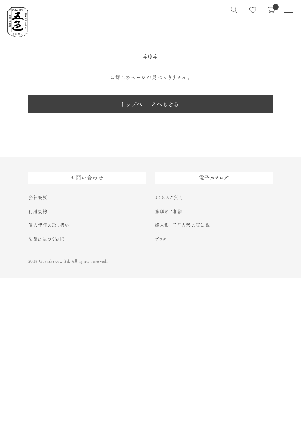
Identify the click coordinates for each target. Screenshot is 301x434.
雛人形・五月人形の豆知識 (182, 225)
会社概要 (38, 197)
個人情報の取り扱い (49, 225)
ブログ (161, 239)
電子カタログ (214, 177)
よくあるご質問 (169, 197)
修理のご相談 (169, 211)
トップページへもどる (150, 104)
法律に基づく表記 (46, 239)
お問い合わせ (87, 177)
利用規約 (38, 211)
